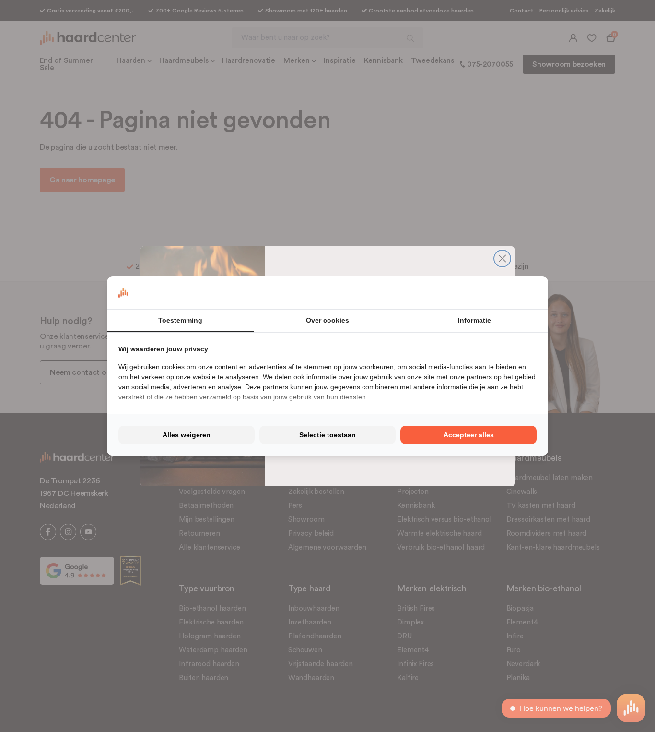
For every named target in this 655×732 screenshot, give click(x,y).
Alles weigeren (187, 435)
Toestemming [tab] (180, 320)
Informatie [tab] (474, 320)
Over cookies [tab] (327, 320)
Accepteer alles (469, 435)
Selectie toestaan (327, 435)
